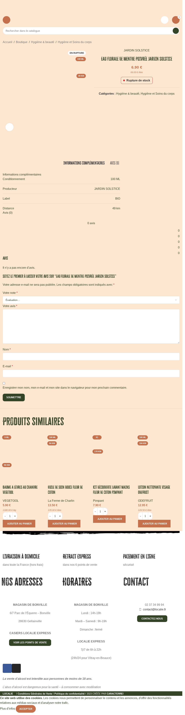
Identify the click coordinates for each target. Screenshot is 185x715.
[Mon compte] (164, 20)
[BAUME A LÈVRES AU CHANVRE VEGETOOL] (23, 454)
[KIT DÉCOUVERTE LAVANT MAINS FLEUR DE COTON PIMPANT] (114, 454)
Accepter (25, 709)
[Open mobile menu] (6, 20)
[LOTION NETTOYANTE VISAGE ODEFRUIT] (159, 454)
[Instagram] (16, 668)
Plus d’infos (8, 708)
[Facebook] (7, 668)
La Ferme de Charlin (61, 500)
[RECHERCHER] (176, 31)
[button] (19, 523)
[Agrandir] (9, 127)
